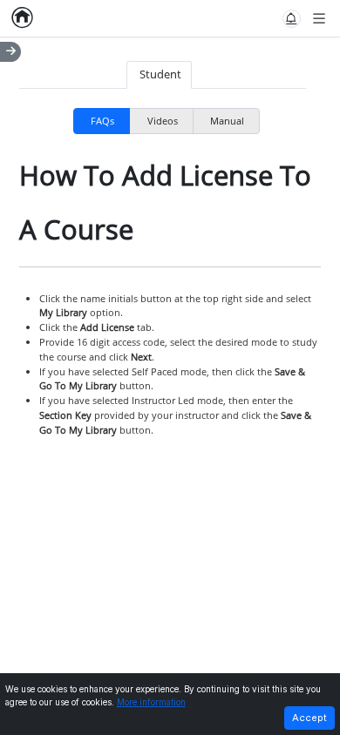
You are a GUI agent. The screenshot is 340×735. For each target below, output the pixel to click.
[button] (291, 18)
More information (151, 702)
